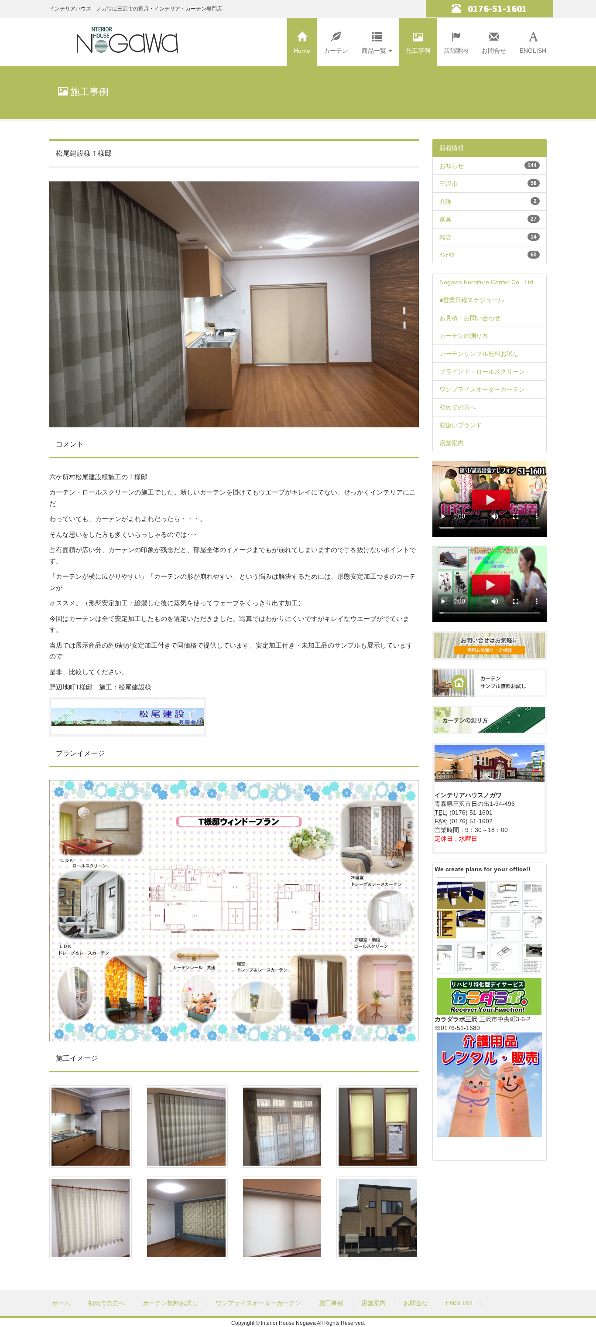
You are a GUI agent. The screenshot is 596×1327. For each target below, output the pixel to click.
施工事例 (418, 50)
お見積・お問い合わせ (469, 317)
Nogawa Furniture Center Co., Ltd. (487, 282)
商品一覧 (375, 50)
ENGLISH (533, 50)
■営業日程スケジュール (471, 300)
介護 (445, 201)
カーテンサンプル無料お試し (479, 353)
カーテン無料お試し (170, 1303)
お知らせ (451, 165)
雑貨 (445, 237)
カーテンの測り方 (463, 335)
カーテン (336, 50)
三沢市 (448, 183)
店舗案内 (456, 50)
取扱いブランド (460, 425)
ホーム (61, 1303)
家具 (445, 219)
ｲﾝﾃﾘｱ (447, 255)
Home (302, 50)
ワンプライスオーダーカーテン (482, 389)
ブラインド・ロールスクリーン (482, 371)
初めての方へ (457, 407)
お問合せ (494, 50)
